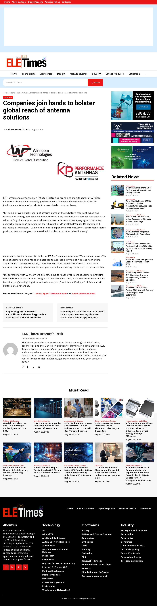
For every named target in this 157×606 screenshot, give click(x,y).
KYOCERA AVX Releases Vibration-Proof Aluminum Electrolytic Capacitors (107, 427)
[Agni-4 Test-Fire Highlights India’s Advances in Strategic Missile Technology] (117, 219)
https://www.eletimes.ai (34, 338)
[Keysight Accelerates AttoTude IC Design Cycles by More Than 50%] (17, 408)
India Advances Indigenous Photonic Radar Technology (138, 233)
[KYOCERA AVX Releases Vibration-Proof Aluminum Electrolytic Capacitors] (109, 408)
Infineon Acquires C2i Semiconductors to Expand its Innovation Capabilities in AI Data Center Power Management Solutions (138, 474)
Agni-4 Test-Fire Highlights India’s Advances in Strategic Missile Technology (138, 219)
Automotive (130, 186)
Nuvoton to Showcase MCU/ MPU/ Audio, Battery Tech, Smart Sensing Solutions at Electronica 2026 (78, 472)
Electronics (99, 465)
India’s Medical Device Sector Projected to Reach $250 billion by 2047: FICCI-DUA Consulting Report (139, 247)
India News (22, 92)
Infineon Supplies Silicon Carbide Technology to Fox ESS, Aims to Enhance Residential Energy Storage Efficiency (139, 429)
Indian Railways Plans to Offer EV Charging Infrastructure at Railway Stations (138, 190)
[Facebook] (23, 367)
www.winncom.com (83, 293)
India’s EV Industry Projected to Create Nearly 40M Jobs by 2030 (139, 261)
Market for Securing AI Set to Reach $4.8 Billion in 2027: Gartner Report (47, 470)
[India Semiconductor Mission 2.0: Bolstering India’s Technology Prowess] (17, 452)
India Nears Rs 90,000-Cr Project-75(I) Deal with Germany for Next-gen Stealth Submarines (139, 291)
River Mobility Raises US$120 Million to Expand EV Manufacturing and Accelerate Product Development (139, 204)
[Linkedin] (28, 367)
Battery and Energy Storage (105, 421)
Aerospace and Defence (135, 215)
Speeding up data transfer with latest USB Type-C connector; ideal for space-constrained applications (82, 314)
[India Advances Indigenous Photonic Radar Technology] (117, 233)
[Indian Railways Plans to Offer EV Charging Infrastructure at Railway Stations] (117, 190)
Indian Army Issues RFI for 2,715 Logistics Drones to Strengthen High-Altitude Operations (137, 276)
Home (5, 92)
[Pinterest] (19, 567)
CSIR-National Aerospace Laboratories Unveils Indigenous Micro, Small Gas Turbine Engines (78, 427)
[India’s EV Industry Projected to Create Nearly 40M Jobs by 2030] (117, 262)
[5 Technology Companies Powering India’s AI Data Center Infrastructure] (48, 408)
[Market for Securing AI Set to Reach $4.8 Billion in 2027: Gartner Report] (48, 452)
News (12, 92)
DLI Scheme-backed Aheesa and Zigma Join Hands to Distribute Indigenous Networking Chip (107, 472)
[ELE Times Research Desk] (10, 350)
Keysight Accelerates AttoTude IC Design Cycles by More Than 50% (14, 427)
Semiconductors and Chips (136, 421)
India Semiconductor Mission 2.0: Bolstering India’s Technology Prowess (15, 471)
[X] (33, 367)
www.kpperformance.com (51, 293)
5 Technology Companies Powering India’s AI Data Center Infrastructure (47, 426)
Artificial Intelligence (11, 421)
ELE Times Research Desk (17, 129)
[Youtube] (39, 367)
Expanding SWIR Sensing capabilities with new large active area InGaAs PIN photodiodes (26, 314)
